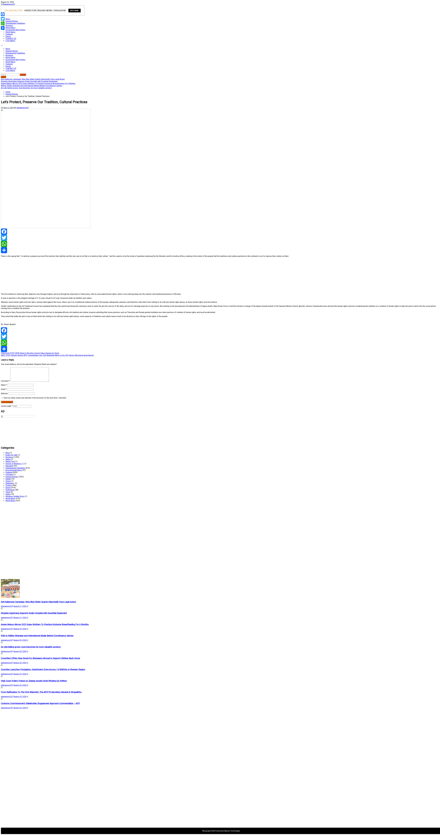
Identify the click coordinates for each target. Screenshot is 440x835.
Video (8, 494)
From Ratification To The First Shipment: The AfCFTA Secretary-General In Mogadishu (41, 692)
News (8, 19)
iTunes (8, 481)
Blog (7, 453)
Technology (10, 490)
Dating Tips (10, 461)
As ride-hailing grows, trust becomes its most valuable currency (31, 647)
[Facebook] (220, 231)
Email (4, 389)
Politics (9, 485)
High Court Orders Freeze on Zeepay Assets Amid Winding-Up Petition (34, 681)
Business (9, 25)
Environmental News (14, 470)
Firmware (9, 474)
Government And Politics (15, 30)
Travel (8, 492)
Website (4, 393)
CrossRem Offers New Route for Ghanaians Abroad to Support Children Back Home (40, 658)
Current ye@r (6, 406)
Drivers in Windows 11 (15, 464)
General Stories (12, 21)
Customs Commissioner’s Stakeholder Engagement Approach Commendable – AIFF (40, 703)
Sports (8, 36)
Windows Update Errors (15, 496)
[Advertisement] (69, 275)
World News (10, 28)
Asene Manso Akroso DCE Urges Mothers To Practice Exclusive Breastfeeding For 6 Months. (45, 624)
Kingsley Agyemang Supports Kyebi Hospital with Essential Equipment (34, 613)
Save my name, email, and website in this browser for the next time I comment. (35, 398)
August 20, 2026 (20, 629)
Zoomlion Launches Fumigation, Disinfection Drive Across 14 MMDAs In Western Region (43, 669)
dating (8, 459)
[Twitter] (220, 238)
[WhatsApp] (220, 244)
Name (4, 385)
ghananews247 (23, 108)
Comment (5, 381)
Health (8, 479)
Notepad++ (10, 483)
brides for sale (11, 455)
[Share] (220, 250)
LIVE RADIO (10, 41)
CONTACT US (11, 38)
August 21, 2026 (20, 606)
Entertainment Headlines (15, 23)
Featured (9, 34)
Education (9, 466)
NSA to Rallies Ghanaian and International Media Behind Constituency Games (37, 635)
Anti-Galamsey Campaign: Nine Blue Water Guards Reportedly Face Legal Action (38, 602)
